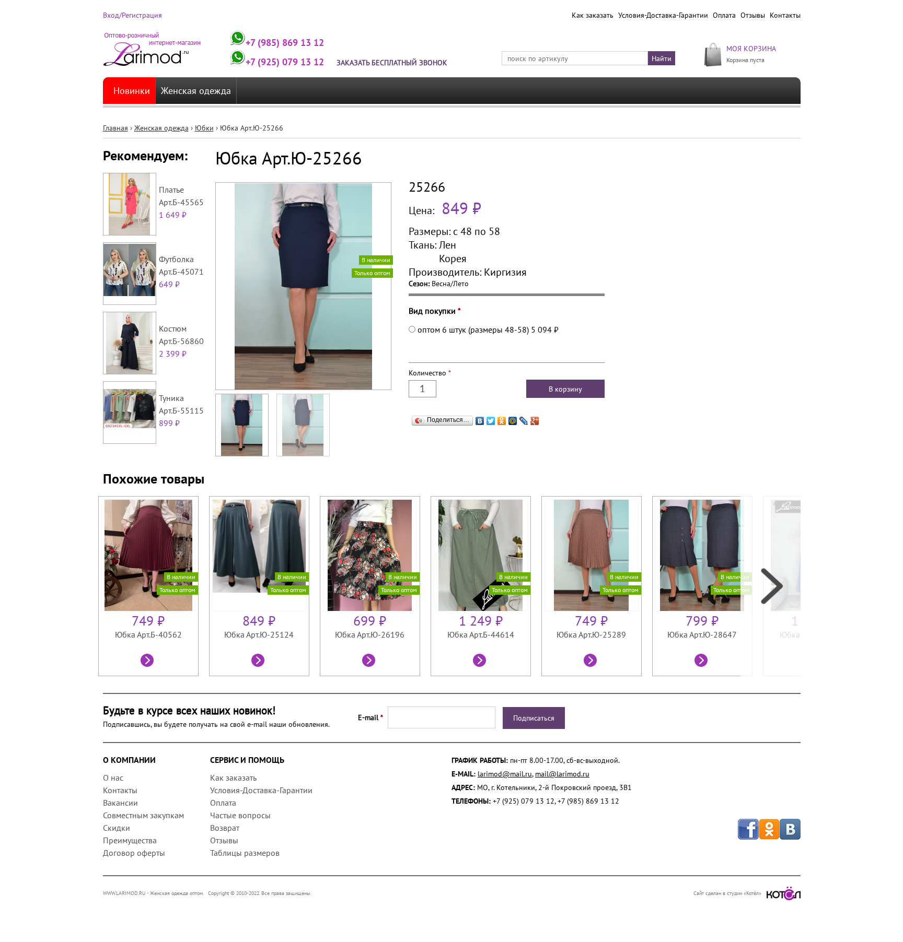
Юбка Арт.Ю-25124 (259, 634)
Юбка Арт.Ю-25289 (591, 634)
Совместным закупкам (143, 815)
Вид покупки (435, 310)
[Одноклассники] (501, 421)
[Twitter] (490, 421)
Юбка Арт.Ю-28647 (702, 634)
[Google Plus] (534, 421)
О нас (113, 777)
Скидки (116, 827)
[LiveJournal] (523, 421)
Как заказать (592, 15)
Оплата (724, 15)
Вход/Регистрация (132, 15)
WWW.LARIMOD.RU (124, 893)
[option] (153, 586)
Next (770, 586)
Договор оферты (134, 852)
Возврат (224, 827)
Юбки (204, 128)
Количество (430, 373)
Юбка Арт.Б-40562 (148, 634)
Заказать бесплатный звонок (392, 62)
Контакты (785, 15)
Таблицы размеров (245, 852)
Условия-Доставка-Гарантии (663, 15)
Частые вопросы (240, 815)
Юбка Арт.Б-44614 (480, 634)
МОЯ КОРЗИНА (751, 48)
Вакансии (120, 802)
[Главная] (152, 53)
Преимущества (130, 840)
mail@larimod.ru (562, 774)
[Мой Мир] (512, 421)
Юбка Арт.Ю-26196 (369, 634)
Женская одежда (196, 91)
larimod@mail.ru (505, 774)
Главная (115, 128)
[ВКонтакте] (479, 421)
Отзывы (752, 15)
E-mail (370, 717)
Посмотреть (148, 661)
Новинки (131, 91)
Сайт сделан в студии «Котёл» (727, 893)
